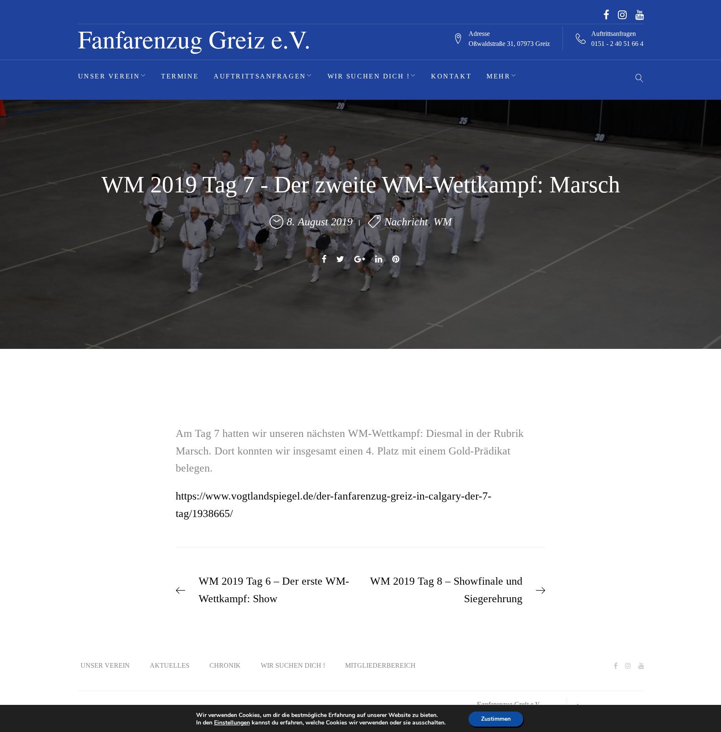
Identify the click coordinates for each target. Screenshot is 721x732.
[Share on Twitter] (340, 259)
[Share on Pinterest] (395, 259)
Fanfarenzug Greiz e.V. (194, 39)
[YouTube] (639, 14)
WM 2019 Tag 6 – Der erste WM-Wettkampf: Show (274, 590)
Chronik (225, 665)
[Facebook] (606, 14)
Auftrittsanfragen (260, 76)
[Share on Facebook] (324, 259)
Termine (180, 76)
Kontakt (451, 76)
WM (443, 222)
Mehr (498, 76)
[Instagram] (622, 14)
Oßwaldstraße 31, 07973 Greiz (509, 43)
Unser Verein (109, 76)
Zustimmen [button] (496, 719)
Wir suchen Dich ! (369, 76)
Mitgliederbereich (380, 665)
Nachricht (406, 222)
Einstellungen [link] (232, 723)
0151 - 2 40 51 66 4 (617, 43)
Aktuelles (169, 665)
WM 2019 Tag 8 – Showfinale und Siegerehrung (446, 590)
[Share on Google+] (359, 259)
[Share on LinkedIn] (378, 259)
